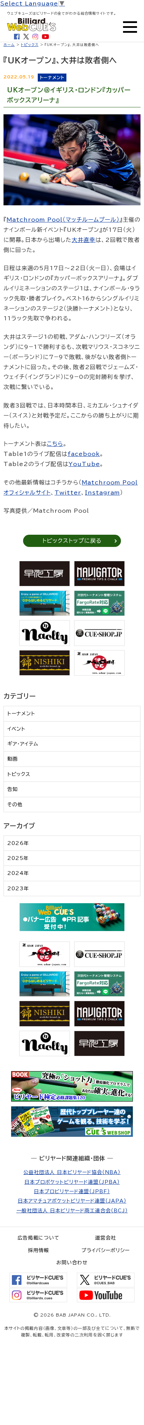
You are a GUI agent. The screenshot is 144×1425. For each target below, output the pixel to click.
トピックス (29, 44)
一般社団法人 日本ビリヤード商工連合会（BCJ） (72, 1210)
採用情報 (38, 1250)
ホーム (9, 44)
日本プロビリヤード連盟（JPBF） (72, 1191)
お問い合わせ (72, 1262)
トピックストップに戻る (72, 540)
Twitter (68, 492)
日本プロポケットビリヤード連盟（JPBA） (72, 1182)
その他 (15, 804)
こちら (55, 444)
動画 (12, 758)
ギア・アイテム (22, 743)
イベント (16, 728)
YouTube (84, 464)
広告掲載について (38, 1237)
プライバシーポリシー (105, 1250)
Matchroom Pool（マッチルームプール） (63, 219)
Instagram (102, 492)
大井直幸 (83, 240)
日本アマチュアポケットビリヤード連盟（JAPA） (72, 1200)
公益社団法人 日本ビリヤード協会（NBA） (72, 1172)
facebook (83, 454)
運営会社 (105, 1237)
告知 (12, 789)
